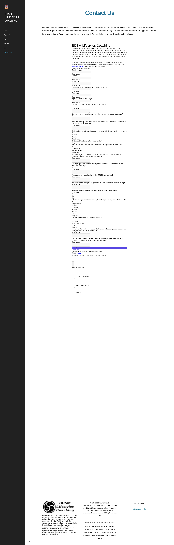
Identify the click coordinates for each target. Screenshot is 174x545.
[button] (171, 2)
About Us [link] (7, 35)
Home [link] (6, 31)
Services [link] (6, 44)
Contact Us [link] (8, 52)
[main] (99, 12)
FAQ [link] (5, 39)
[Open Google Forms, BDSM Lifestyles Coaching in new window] (124, 45)
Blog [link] (5, 48)
